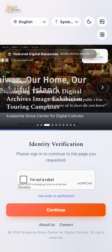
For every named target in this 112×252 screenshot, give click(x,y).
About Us (47, 225)
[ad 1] (38, 125)
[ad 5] (56, 125)
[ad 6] (60, 125)
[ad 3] (47, 125)
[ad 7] (63, 125)
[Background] (102, 21)
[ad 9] (71, 125)
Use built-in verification (56, 196)
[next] (102, 87)
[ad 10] (74, 125)
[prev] (9, 87)
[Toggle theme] (89, 21)
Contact (66, 225)
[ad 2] (41, 125)
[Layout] (102, 34)
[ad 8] (67, 125)
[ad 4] (52, 125)
